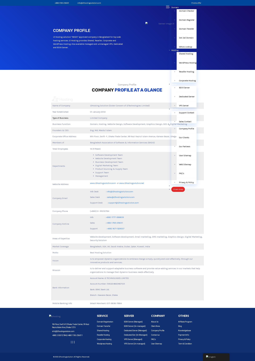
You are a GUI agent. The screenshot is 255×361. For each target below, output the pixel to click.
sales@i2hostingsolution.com (121, 197)
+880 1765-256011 (114, 223)
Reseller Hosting (186, 71)
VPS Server (184, 105)
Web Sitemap (185, 164)
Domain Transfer (186, 29)
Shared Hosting (186, 53)
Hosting (175, 50)
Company (175, 125)
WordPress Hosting (188, 62)
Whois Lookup (185, 47)
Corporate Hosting (187, 80)
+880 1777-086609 (115, 217)
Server (174, 84)
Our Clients (184, 137)
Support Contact (186, 112)
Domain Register (186, 20)
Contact (174, 109)
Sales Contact (185, 121)
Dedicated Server (187, 96)
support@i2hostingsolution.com (123, 202)
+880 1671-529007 (115, 228)
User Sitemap (185, 155)
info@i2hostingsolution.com (89, 3)
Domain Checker (186, 11)
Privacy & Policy (186, 182)
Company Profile (186, 128)
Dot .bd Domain (186, 37)
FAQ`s (181, 173)
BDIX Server (184, 87)
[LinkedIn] (74, 342)
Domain (175, 7)
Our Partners (184, 146)
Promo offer (196, 3)
